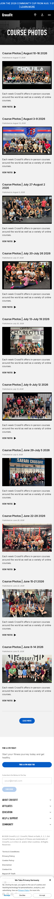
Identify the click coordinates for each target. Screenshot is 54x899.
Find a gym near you (27, 764)
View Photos (7, 106)
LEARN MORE (27, 6)
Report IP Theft (8, 874)
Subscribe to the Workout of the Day (14, 775)
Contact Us (7, 869)
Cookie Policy (8, 860)
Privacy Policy (8, 856)
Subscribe (9, 789)
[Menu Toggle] (49, 14)
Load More (27, 720)
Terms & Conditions (10, 852)
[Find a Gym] (35, 15)
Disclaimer (7, 865)
